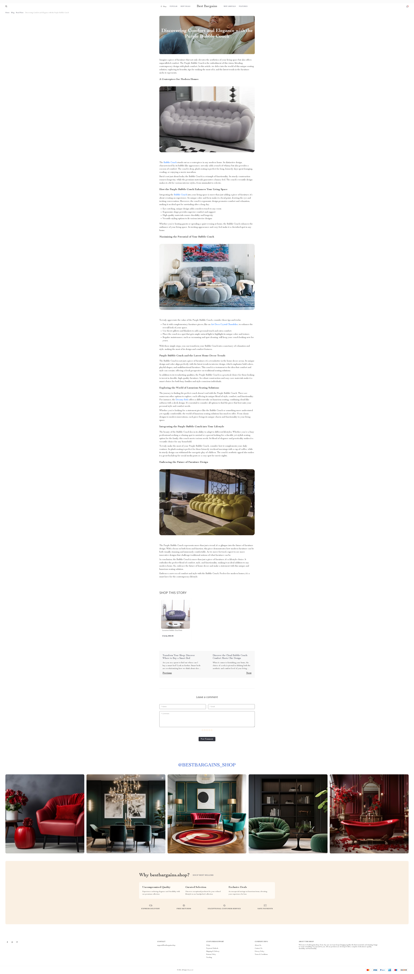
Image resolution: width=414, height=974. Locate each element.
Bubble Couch (170, 163)
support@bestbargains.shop (166, 945)
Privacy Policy (259, 951)
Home (7, 12)
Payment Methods (212, 948)
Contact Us (258, 948)
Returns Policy (211, 954)
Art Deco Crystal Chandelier (224, 324)
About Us (258, 945)
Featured (243, 6)
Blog (12, 12)
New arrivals (230, 6)
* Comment (165, 713)
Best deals (185, 6)
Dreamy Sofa (182, 400)
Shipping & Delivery (212, 951)
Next (249, 673)
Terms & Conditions (261, 954)
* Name (164, 706)
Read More (20, 12)
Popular (173, 6)
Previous (167, 673)
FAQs (208, 945)
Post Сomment (207, 739)
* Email (212, 706)
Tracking (209, 957)
